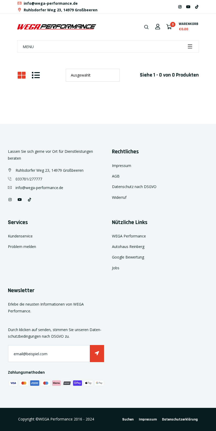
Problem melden (22, 246)
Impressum (121, 165)
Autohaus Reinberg (128, 246)
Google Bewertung (128, 257)
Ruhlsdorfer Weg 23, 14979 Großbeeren (60, 9)
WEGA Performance (129, 236)
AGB (116, 176)
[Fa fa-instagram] (180, 6)
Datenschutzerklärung (180, 419)
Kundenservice (20, 236)
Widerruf (119, 197)
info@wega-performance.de (50, 3)
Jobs (115, 267)
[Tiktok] (197, 6)
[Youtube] (188, 6)
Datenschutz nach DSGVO (134, 186)
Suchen (128, 419)
